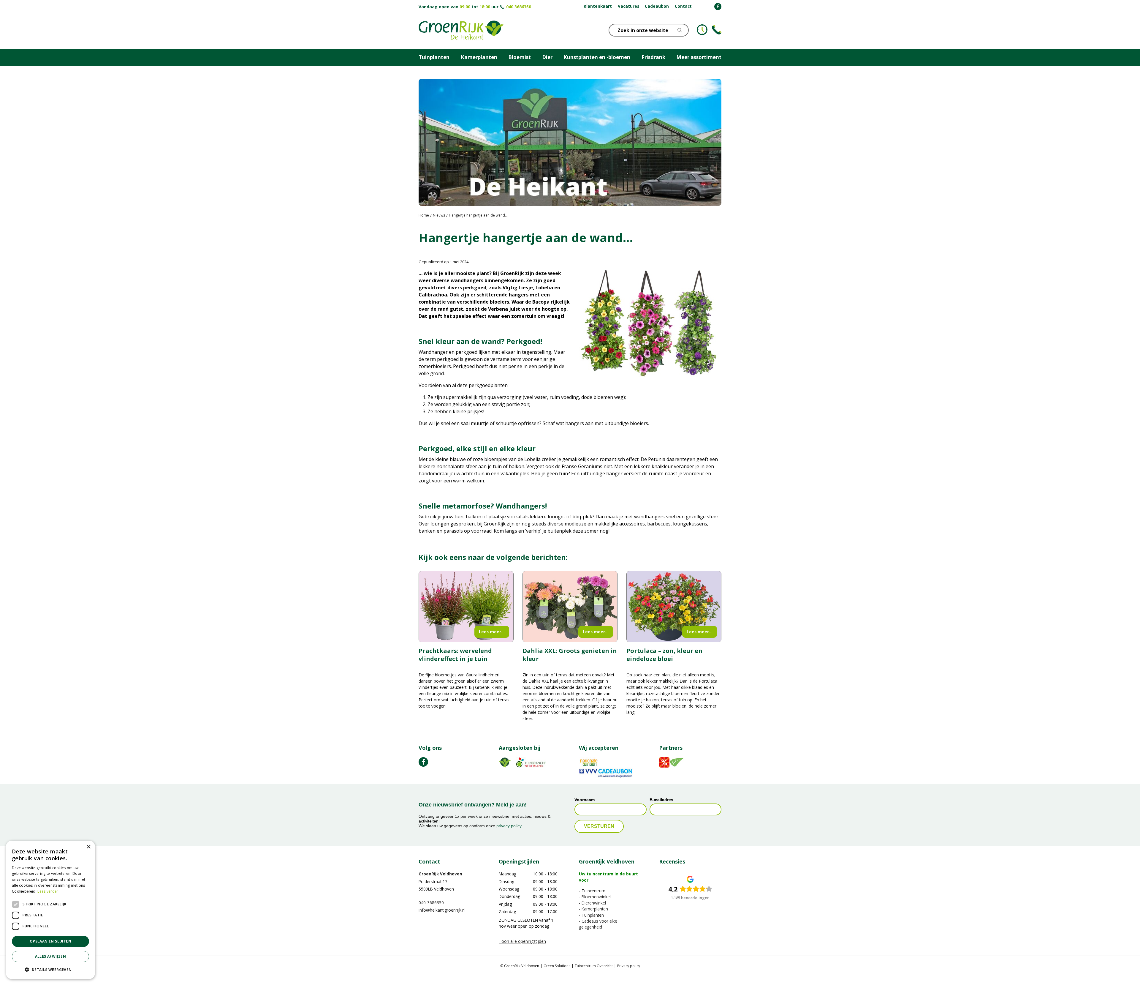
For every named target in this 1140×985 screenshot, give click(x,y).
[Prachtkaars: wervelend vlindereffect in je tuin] (466, 606)
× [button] (88, 847)
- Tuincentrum (592, 891)
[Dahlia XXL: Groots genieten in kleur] (570, 606)
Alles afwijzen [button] (50, 956)
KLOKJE (702, 30)
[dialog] (50, 910)
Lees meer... (492, 631)
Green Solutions (557, 965)
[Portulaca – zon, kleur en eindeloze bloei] (674, 606)
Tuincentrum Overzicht (594, 965)
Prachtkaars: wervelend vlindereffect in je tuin (455, 655)
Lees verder (47, 891)
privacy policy (508, 825)
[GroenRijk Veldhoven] (461, 30)
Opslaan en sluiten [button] (50, 941)
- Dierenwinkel (592, 902)
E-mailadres (661, 799)
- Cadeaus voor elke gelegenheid (598, 924)
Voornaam (584, 799)
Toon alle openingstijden (522, 941)
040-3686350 (431, 902)
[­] (717, 6)
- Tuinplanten (591, 915)
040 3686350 (518, 7)
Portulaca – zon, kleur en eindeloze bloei (664, 655)
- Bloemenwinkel (595, 896)
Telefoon (716, 30)
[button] (50, 969)
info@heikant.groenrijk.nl (442, 910)
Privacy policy (628, 965)
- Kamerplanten (593, 909)
